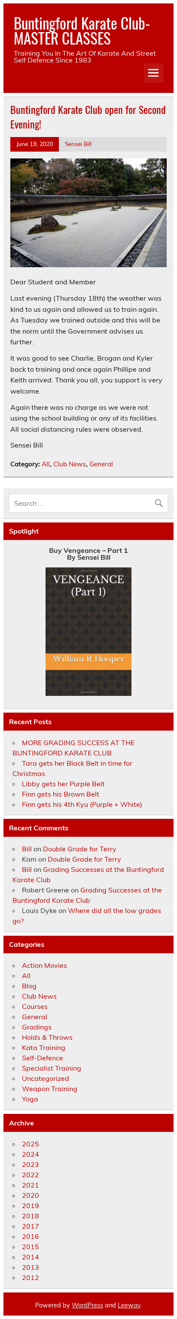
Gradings (37, 1027)
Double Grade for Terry (79, 849)
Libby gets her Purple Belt (63, 783)
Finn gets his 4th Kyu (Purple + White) (82, 804)
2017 (30, 1226)
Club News (69, 464)
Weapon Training (49, 1088)
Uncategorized (45, 1078)
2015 (30, 1246)
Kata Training (43, 1047)
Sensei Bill (78, 143)
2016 (30, 1236)
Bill (27, 849)
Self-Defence (42, 1057)
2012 (30, 1277)
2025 (30, 1144)
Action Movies (44, 965)
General (101, 464)
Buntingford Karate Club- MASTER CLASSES (82, 30)
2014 (30, 1257)
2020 (30, 1195)
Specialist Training (51, 1068)
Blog (29, 986)
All (46, 464)
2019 (30, 1205)
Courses (35, 1006)
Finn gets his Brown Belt (60, 794)
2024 (30, 1154)
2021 (30, 1185)
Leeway (129, 1305)
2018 (30, 1216)
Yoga (30, 1099)
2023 (30, 1164)
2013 (30, 1267)
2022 (30, 1174)
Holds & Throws (47, 1037)
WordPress (87, 1305)
